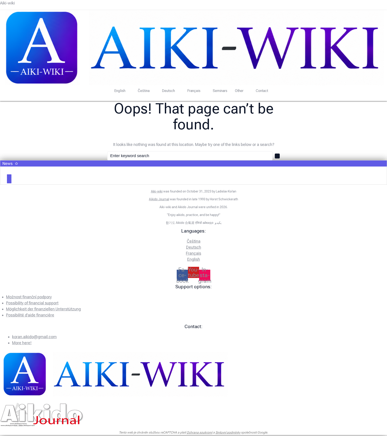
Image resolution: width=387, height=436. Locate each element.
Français (193, 91)
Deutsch (168, 91)
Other (239, 91)
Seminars (220, 91)
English (119, 91)
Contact (262, 91)
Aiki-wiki (7, 3)
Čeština (144, 91)
